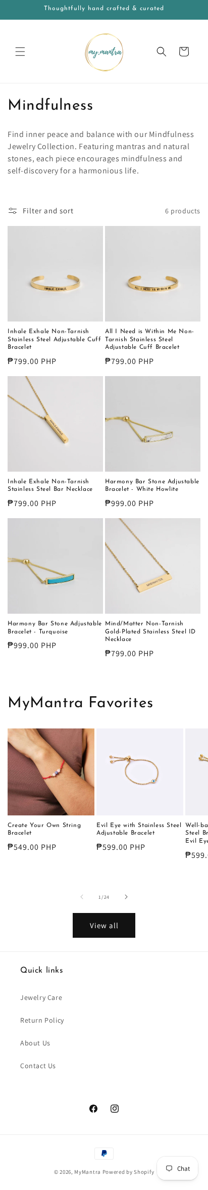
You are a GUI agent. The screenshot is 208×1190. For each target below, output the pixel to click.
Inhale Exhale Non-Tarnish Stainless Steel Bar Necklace (50, 486)
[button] (20, 51)
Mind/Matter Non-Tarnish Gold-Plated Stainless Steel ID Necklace (150, 632)
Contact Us (38, 1065)
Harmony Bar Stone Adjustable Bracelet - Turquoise (55, 628)
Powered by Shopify (128, 1171)
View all (104, 925)
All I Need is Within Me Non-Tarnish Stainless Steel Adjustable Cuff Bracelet (149, 339)
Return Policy (42, 1020)
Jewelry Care (41, 997)
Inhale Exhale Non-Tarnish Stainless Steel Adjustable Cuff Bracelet (54, 339)
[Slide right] (126, 897)
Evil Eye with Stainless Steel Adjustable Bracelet (138, 829)
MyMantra (87, 1171)
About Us (35, 1042)
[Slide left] (82, 897)
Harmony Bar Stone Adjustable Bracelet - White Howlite (152, 486)
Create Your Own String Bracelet (44, 829)
